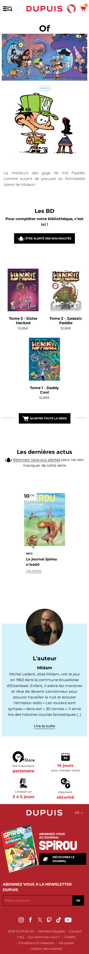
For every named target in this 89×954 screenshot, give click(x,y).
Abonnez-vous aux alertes (36, 459)
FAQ (20, 937)
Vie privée (66, 943)
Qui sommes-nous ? (44, 937)
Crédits (69, 937)
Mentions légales (51, 931)
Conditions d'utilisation (36, 943)
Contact (75, 931)
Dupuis (44, 9)
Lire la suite (44, 725)
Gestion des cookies (46, 949)
